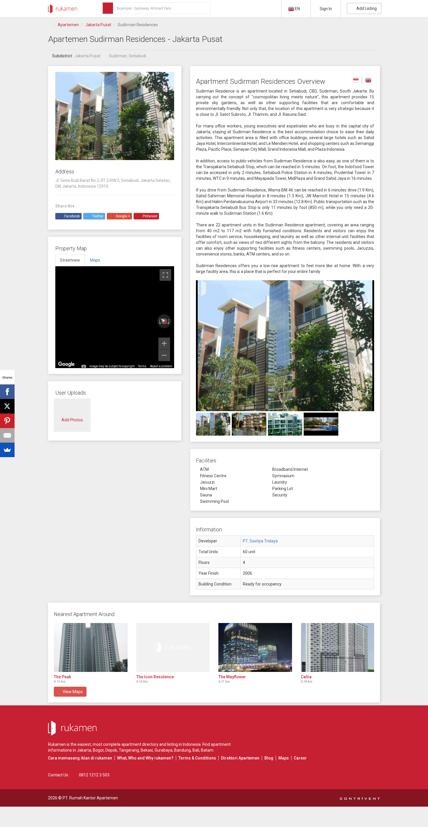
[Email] (7, 435)
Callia (306, 677)
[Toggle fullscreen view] (165, 275)
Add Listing (366, 8)
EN (297, 8)
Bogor (98, 750)
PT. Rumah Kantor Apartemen (90, 798)
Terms (142, 366)
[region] (114, 317)
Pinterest (150, 216)
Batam (207, 750)
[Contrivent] (360, 798)
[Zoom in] (164, 343)
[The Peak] (91, 647)
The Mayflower (232, 677)
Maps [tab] (95, 260)
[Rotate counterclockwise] (159, 321)
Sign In (326, 8)
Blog (268, 758)
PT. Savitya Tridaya (260, 541)
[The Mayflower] (255, 647)
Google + (123, 216)
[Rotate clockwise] (169, 321)
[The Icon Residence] (173, 647)
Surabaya (163, 750)
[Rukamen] (63, 7)
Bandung (182, 750)
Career (300, 758)
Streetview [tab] (70, 260)
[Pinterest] (7, 421)
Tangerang (129, 750)
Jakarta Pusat (98, 24)
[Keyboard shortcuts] (84, 366)
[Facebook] (7, 391)
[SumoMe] (7, 450)
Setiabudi (137, 56)
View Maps (72, 691)
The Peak (62, 677)
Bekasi (147, 750)
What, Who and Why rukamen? (145, 758)
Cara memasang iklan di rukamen (80, 758)
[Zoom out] (164, 355)
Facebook (72, 216)
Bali (195, 750)
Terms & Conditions (197, 758)
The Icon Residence (155, 677)
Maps (283, 758)
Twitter (97, 216)
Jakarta (84, 750)
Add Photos (72, 420)
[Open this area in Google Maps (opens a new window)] (66, 364)
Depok (111, 750)
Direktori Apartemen (240, 758)
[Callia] (337, 647)
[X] (7, 406)
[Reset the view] (164, 321)
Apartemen (68, 24)
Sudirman (118, 56)
